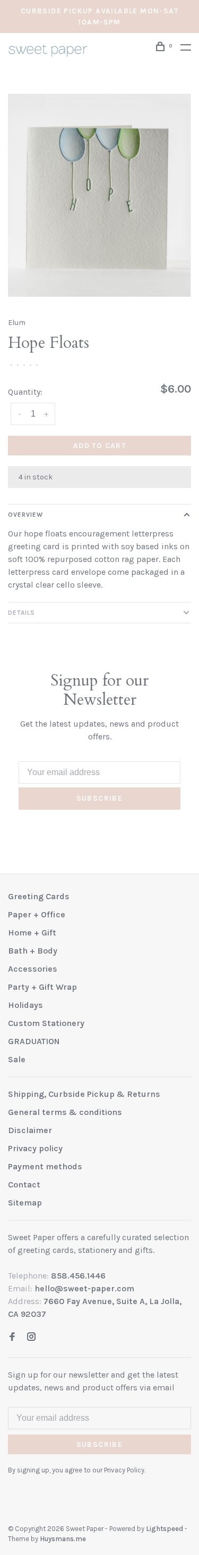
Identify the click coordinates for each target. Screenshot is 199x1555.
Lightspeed (164, 1529)
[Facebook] (12, 1337)
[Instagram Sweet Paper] (31, 1337)
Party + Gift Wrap (42, 987)
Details (21, 612)
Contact (24, 1184)
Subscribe (99, 798)
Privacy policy (35, 1148)
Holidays (25, 1005)
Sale (16, 1059)
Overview (25, 514)
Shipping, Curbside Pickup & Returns (84, 1094)
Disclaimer (30, 1130)
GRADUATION (34, 1041)
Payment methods (45, 1166)
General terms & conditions (65, 1112)
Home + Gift (32, 932)
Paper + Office (36, 914)
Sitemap (25, 1203)
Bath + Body (32, 951)
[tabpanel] (99, 195)
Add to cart (99, 445)
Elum (16, 322)
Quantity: (25, 392)
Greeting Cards (39, 896)
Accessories (32, 969)
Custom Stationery (46, 1023)
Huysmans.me (63, 1539)
